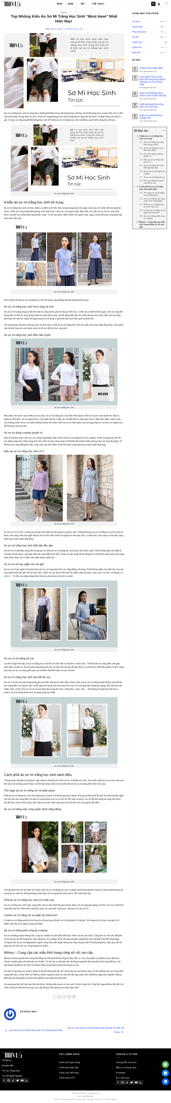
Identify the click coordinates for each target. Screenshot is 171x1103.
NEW (59, 4)
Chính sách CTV (67, 1078)
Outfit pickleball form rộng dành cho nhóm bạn (151, 105)
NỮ (82, 4)
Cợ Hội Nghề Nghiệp (12, 1076)
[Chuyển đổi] (165, 21)
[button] (153, 4)
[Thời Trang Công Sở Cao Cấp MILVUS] (15, 4)
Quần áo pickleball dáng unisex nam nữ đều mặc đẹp (152, 94)
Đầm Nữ (136, 52)
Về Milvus (6, 1060)
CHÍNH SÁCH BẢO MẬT (151, 68)
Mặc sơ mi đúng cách (126, 1067)
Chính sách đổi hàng (69, 1073)
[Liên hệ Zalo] (165, 1081)
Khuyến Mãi (7, 1065)
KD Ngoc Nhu (77, 29)
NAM (70, 4)
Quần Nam (137, 27)
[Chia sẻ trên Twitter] (59, 997)
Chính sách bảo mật (68, 1067)
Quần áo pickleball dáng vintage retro (150, 116)
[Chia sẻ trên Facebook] (54, 997)
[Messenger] (165, 1073)
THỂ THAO (98, 4)
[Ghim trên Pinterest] (69, 997)
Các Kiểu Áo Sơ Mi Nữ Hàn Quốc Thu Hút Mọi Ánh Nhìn (35, 1030)
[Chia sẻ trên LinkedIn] (74, 997)
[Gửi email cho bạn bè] (64, 997)
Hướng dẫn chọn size (126, 1062)
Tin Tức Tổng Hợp (11, 1071)
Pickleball (120, 1073)
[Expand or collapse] (163, 130)
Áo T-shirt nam (123, 1078)
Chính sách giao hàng (69, 1062)
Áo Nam (136, 21)
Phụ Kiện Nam (139, 32)
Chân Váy (137, 42)
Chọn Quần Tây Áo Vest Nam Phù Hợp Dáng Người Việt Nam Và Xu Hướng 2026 (152, 81)
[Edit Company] (165, 1064)
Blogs (64, 12)
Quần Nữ (136, 47)
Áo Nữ (135, 37)
